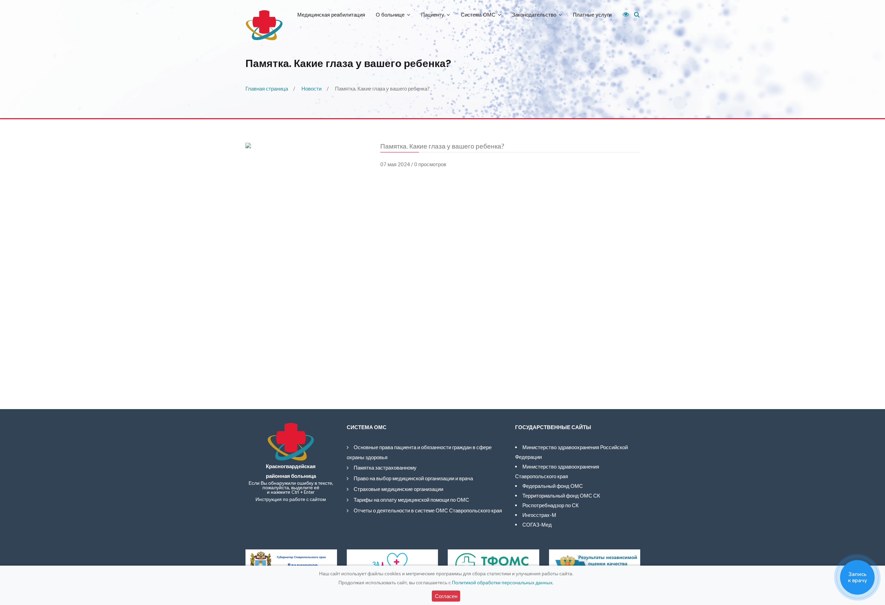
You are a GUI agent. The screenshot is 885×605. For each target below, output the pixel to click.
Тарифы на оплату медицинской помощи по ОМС (411, 500)
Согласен (446, 596)
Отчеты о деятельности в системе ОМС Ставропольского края (428, 510)
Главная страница (266, 88)
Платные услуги (592, 14)
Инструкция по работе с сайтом (290, 499)
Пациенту (432, 14)
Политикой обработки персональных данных (502, 582)
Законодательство (534, 14)
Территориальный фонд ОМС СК (561, 495)
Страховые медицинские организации (398, 489)
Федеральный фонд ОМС (552, 486)
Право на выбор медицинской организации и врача (413, 478)
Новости (311, 88)
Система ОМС (478, 14)
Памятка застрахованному (385, 467)
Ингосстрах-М (539, 515)
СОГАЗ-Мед (537, 524)
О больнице (390, 14)
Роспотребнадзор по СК (550, 505)
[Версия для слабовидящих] (623, 14)
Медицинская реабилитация (331, 14)
